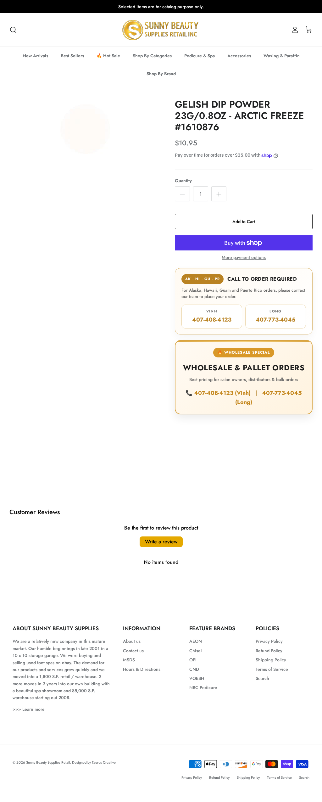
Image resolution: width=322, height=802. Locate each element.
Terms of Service (272, 669)
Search (262, 678)
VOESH (196, 678)
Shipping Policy (271, 660)
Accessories (239, 56)
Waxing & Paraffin (282, 56)
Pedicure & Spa (199, 56)
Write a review (161, 541)
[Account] (294, 30)
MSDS (129, 660)
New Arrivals (35, 56)
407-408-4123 (211, 316)
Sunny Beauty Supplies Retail (48, 762)
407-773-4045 (276, 316)
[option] (85, 127)
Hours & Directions (141, 669)
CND (194, 669)
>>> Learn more (29, 709)
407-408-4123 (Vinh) (223, 393)
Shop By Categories (152, 56)
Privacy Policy (269, 641)
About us (132, 641)
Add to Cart (243, 221)
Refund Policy (269, 651)
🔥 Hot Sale (108, 56)
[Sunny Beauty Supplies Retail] (161, 30)
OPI (193, 660)
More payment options (244, 257)
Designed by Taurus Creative (94, 762)
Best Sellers (72, 56)
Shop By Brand (161, 73)
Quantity (183, 181)
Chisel (195, 651)
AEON (195, 641)
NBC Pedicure (203, 687)
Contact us (133, 651)
